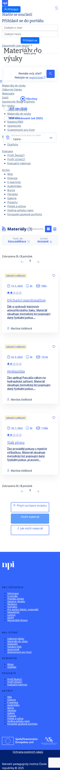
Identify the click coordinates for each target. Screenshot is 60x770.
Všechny (31, 99)
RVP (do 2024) (18, 108)
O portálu (12, 596)
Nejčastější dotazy (17, 620)
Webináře (8, 93)
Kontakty (12, 606)
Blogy (19, 101)
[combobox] (30, 138)
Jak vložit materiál (31, 528)
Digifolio (12, 144)
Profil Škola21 (16, 155)
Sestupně (42, 241)
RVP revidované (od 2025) (26, 118)
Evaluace (7, 151)
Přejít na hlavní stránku (31, 505)
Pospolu (12, 202)
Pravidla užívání (15, 598)
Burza (11, 190)
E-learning (13, 182)
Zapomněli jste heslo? (16, 45)
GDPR (10, 617)
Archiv (6, 170)
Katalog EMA (14, 646)
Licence (11, 614)
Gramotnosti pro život (21, 130)
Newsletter (13, 612)
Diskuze (12, 178)
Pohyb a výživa (16, 206)
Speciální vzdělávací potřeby (26, 135)
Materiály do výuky (14, 85)
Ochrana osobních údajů (28, 752)
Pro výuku (8, 105)
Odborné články (12, 89)
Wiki (10, 174)
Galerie (11, 198)
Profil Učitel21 (16, 159)
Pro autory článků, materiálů (22, 609)
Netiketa (12, 604)
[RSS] (4, 229)
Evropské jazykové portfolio (24, 214)
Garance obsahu (16, 601)
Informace (13, 593)
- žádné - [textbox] (17, 139)
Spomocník (9, 101)
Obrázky (12, 194)
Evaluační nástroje (19, 163)
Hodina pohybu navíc (20, 210)
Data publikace (17, 241)
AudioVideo (14, 186)
